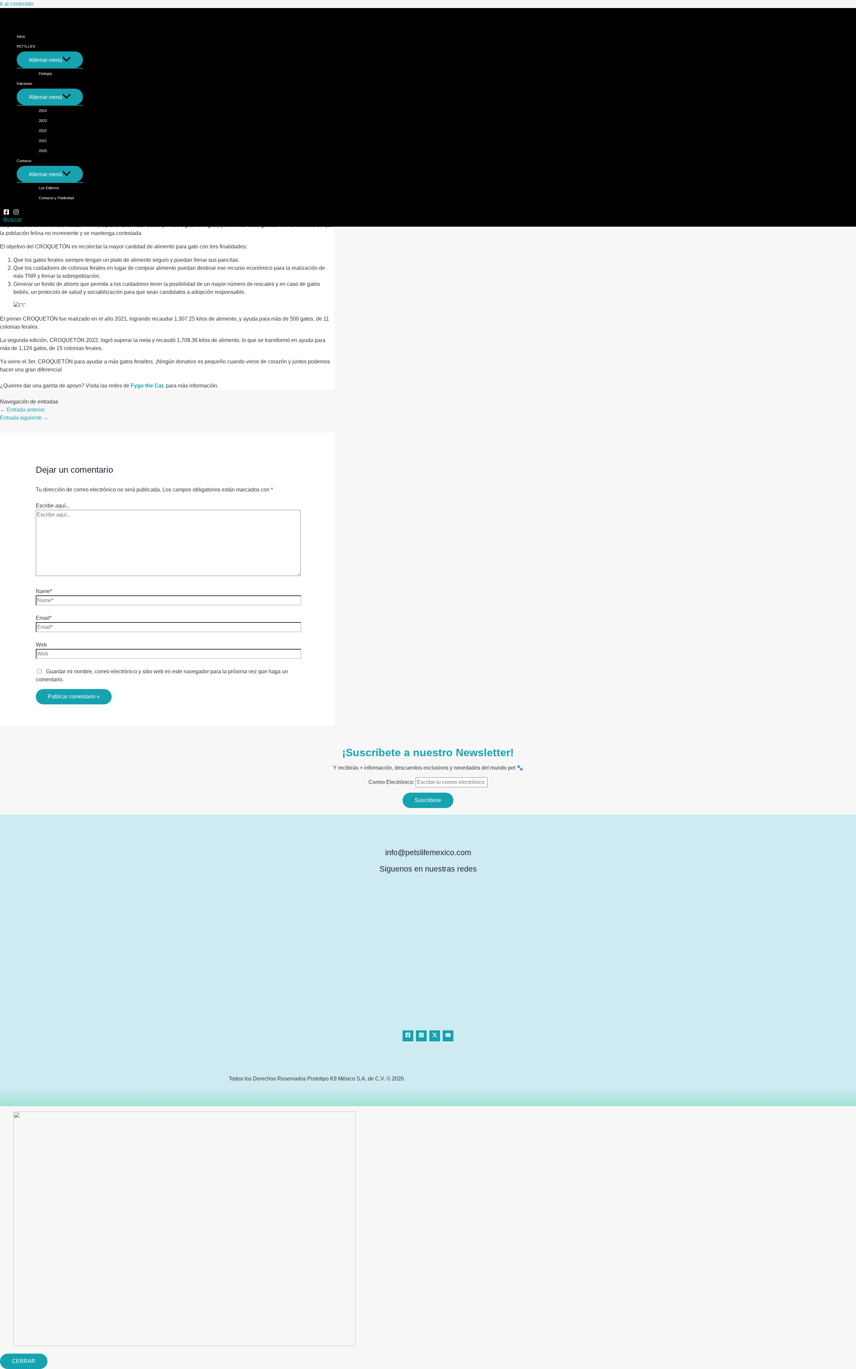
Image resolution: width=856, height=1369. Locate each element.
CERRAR (23, 1361)
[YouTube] (448, 1035)
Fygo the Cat (147, 385)
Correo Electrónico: (392, 782)
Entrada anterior (22, 410)
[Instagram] (16, 213)
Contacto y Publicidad (56, 198)
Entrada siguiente (24, 418)
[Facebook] (6, 213)
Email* (43, 618)
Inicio (21, 36)
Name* (44, 591)
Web (41, 645)
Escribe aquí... (53, 505)
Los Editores (49, 188)
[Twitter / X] (434, 1035)
